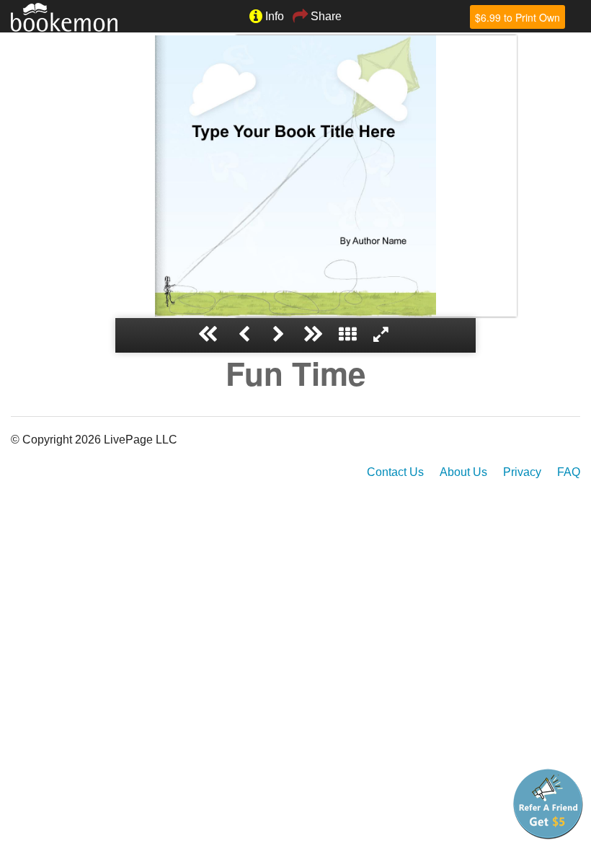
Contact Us (395, 472)
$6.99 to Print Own (517, 17)
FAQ (568, 472)
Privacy (522, 472)
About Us (463, 472)
